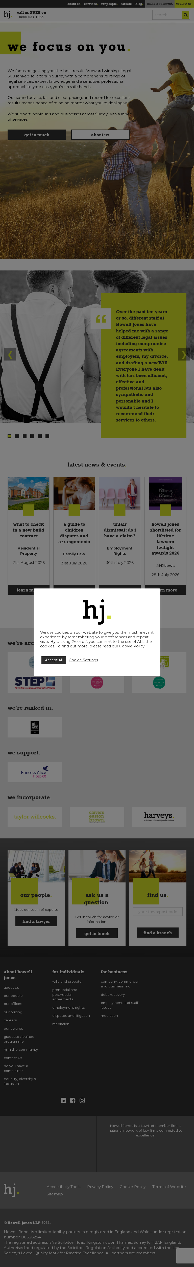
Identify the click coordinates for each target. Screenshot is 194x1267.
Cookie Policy (131, 646)
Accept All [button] (54, 660)
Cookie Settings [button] (83, 660)
